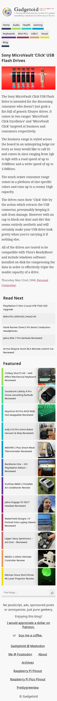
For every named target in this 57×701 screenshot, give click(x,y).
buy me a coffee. (30, 635)
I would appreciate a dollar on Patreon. (28, 625)
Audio (16, 24)
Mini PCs (23, 33)
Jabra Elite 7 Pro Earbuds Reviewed (22, 338)
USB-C (34, 33)
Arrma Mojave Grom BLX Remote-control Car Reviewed (28, 350)
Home (6, 24)
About (42, 654)
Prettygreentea (28, 688)
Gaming (38, 24)
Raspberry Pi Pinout (27, 671)
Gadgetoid (26, 9)
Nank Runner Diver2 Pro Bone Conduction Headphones (26, 329)
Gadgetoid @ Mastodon (28, 646)
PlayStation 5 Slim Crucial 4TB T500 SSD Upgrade (25, 307)
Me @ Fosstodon (20, 654)
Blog (5, 42)
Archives (28, 663)
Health (26, 24)
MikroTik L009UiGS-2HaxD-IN (19, 316)
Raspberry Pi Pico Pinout (27, 679)
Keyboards (9, 33)
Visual (44, 33)
